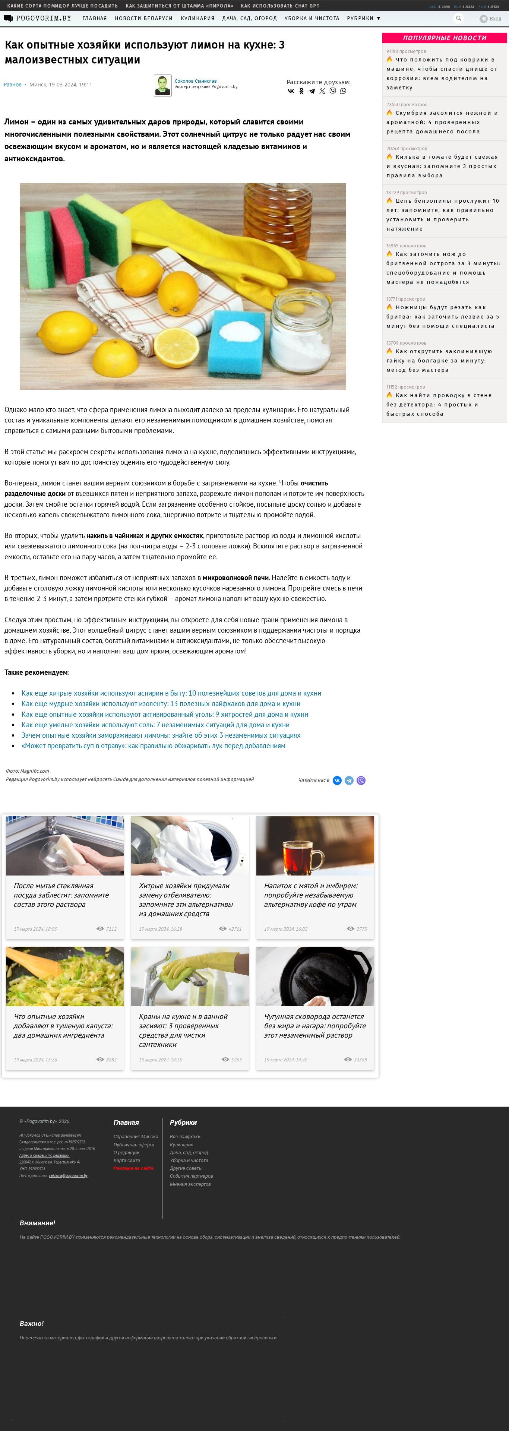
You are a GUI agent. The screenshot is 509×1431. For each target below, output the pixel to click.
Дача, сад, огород (249, 18)
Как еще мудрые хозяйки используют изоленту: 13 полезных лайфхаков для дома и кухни (161, 703)
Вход (496, 19)
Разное (13, 84)
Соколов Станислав (196, 81)
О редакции (126, 1152)
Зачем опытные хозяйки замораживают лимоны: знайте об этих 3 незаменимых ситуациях (161, 735)
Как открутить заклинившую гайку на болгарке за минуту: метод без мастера (439, 360)
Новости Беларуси (144, 18)
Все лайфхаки (185, 1136)
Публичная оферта (134, 1144)
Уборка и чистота (312, 18)
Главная (94, 18)
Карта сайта (127, 1160)
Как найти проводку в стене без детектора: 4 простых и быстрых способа (439, 404)
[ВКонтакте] (291, 90)
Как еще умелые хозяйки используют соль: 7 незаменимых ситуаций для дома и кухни (156, 724)
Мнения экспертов (190, 1184)
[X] (322, 90)
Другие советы (186, 1168)
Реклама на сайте (134, 1168)
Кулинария (198, 18)
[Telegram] (311, 90)
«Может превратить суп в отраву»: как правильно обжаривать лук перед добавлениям (153, 745)
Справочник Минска (136, 1136)
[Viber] (332, 90)
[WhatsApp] (343, 90)
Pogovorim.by (40, 1121)
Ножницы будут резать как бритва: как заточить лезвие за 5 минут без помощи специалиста (443, 316)
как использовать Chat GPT (280, 6)
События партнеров (191, 1176)
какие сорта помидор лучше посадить (62, 6)
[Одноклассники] (301, 90)
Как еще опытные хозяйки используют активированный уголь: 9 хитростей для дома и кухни (165, 714)
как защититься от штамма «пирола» (180, 6)
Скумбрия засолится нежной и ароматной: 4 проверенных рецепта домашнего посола (442, 122)
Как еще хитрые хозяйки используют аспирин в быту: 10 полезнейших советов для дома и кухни (171, 692)
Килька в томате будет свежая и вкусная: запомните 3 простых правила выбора (442, 166)
